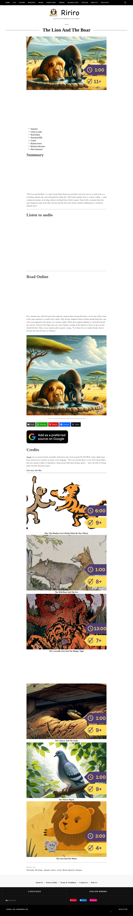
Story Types (51, 2)
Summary (34, 128)
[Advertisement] (66, 110)
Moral (65, 870)
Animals (47, 870)
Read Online (35, 134)
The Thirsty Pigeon (66, 800)
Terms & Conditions (68, 882)
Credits (33, 140)
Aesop (66, 24)
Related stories (36, 143)
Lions (59, 870)
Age (14, 2)
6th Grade (38, 870)
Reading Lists (73, 2)
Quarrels (71, 870)
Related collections (38, 146)
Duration (31, 2)
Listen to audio (36, 131)
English (85, 2)
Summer (79, 870)
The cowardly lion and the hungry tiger (66, 651)
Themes (62, 2)
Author (22, 2)
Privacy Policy (51, 882)
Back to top (123, 909)
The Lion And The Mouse (66, 859)
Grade (40, 2)
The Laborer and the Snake (66, 741)
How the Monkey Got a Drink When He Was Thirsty (66, 533)
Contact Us (83, 882)
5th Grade (30, 870)
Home (8, 2)
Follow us (105, 2)
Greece (53, 870)
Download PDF (36, 137)
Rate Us (94, 882)
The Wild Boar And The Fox (66, 592)
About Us (94, 2)
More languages (37, 149)
